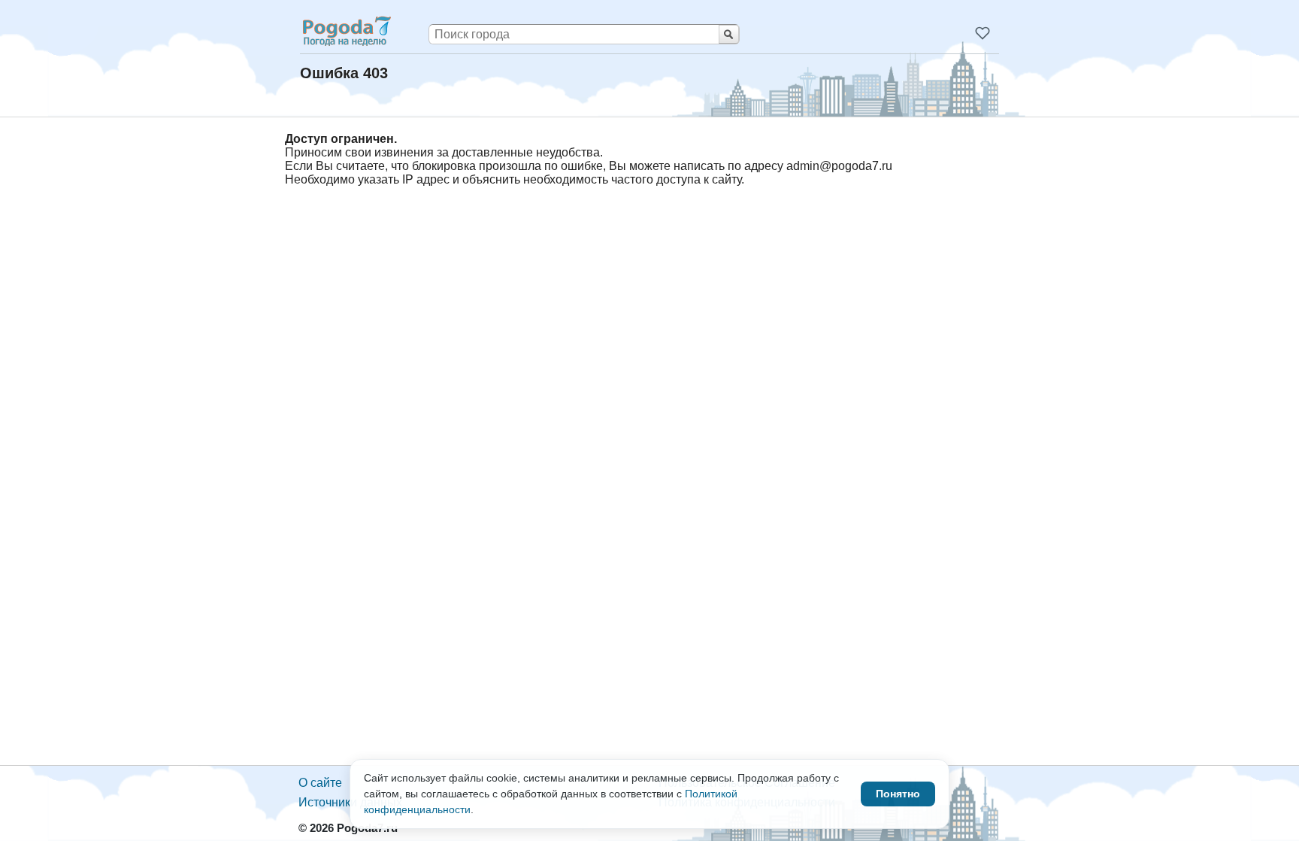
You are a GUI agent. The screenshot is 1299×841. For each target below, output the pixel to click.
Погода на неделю (346, 31)
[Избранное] (982, 33)
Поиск (729, 34)
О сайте (320, 782)
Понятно (898, 794)
